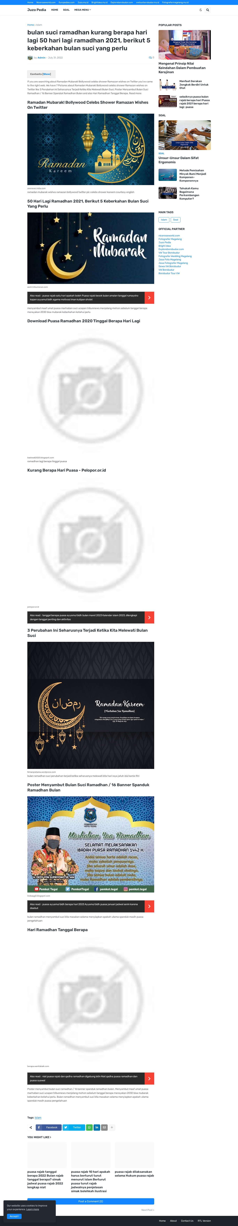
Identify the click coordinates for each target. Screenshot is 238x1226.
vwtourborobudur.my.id (147, 2)
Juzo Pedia (36, 10)
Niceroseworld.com (46, 2)
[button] (201, 10)
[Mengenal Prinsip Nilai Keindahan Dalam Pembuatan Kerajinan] (185, 45)
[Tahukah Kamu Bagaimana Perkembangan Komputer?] (168, 193)
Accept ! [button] (14, 1216)
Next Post (146, 1210)
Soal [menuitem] (66, 9)
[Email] (104, 1127)
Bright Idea (165, 245)
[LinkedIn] (97, 1127)
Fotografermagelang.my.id (175, 2)
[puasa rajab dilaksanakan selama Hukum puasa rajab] (134, 1155)
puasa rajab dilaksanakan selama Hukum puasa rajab (134, 1173)
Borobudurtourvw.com (149, 7)
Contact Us (187, 1220)
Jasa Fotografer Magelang (173, 263)
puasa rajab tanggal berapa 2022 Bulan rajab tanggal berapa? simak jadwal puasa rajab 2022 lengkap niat (45, 1179)
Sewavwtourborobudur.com (95, 7)
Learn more (32, 1209)
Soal (175, 219)
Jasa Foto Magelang (170, 259)
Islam (39, 25)
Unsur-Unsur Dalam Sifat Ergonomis (179, 160)
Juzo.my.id (83, 2)
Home (30, 2)
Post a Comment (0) (90, 1201)
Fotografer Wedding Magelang (175, 256)
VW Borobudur (166, 269)
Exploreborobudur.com (122, 2)
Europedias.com (67, 2)
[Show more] (112, 1127)
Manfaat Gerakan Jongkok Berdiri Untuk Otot (194, 85)
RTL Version (204, 1220)
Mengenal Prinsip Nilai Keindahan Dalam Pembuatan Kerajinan (182, 67)
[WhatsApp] (89, 1127)
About (173, 1220)
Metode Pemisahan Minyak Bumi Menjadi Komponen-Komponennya (192, 175)
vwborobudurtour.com (123, 7)
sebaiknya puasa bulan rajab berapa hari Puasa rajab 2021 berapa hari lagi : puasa (194, 102)
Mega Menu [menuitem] (81, 9)
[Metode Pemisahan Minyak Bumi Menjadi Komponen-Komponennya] (168, 175)
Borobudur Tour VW (169, 273)
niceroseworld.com (169, 235)
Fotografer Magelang (37, 7)
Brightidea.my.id (99, 2)
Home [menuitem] (54, 9)
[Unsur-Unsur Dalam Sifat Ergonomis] (185, 135)
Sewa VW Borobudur (170, 266)
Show (46, 74)
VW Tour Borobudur (169, 252)
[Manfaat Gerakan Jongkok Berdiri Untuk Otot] (168, 85)
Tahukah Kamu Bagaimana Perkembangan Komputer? (189, 193)
